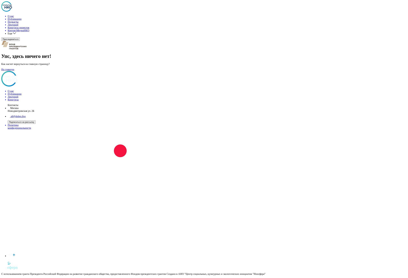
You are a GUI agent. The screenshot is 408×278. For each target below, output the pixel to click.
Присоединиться (10, 39)
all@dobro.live (18, 116)
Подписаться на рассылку (21, 122)
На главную (7, 69)
